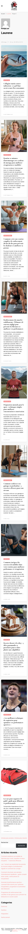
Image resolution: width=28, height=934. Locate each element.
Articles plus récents (20, 838)
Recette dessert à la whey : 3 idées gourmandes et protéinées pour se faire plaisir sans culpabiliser (14, 646)
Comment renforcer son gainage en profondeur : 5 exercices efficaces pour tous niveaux (14, 487)
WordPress (15, 931)
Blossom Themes (17, 929)
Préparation (7, 154)
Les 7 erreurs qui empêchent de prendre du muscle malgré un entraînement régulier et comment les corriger (13, 866)
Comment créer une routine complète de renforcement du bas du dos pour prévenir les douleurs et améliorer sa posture (14, 243)
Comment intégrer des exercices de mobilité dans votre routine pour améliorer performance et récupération (14, 565)
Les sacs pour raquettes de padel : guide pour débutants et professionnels (14, 801)
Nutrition (6, 80)
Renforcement (7, 235)
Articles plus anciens (7, 838)
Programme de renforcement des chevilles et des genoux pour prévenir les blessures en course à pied (13, 894)
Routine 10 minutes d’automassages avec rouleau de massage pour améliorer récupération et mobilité (13, 161)
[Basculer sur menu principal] (2, 5)
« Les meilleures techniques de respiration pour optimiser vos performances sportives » (13, 721)
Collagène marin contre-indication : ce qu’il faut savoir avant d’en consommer (14, 86)
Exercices (4, 906)
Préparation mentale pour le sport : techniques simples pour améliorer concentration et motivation (14, 408)
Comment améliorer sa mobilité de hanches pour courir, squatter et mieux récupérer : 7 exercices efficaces (13, 858)
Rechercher (4, 842)
